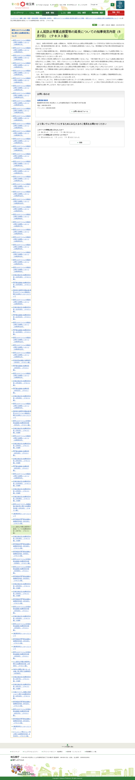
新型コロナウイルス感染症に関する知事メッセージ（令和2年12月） (22, 186)
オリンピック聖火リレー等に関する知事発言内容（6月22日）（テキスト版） (22, 734)
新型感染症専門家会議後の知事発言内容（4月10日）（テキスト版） (22, 601)
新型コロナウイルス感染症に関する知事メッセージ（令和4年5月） (22, 57)
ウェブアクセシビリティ (31, 751)
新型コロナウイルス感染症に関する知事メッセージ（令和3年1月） (22, 178)
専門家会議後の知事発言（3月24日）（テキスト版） (21, 368)
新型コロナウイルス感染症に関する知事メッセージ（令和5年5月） (22, 476)
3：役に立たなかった (68, 132)
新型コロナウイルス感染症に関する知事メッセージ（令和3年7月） (22, 133)
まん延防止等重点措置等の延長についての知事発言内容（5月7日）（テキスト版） (22, 530)
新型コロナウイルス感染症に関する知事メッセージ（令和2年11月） (22, 194)
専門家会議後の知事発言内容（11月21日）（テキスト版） (22, 317)
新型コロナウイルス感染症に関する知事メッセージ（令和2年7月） (22, 224)
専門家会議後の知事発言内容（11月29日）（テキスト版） (22, 332)
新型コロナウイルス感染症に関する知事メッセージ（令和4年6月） (22, 50)
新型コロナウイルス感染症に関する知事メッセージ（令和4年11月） (22, 340)
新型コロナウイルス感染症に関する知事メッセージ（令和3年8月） (22, 126)
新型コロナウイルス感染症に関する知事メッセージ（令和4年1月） (22, 88)
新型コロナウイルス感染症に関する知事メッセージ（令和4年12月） (22, 347)
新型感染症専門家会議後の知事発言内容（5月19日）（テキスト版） (22, 546)
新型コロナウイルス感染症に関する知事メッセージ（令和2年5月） (22, 239)
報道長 (46, 100)
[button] (116, 15)
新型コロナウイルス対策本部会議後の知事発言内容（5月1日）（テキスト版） (22, 423)
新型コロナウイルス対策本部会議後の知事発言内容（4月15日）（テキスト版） (22, 610)
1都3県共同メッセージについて (22, 515)
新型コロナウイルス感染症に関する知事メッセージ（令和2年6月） (22, 231)
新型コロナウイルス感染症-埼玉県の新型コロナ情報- (69, 18)
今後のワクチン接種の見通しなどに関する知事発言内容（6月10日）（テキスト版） (22, 695)
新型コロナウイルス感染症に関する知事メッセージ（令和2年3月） (22, 254)
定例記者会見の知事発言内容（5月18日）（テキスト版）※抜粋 (22, 538)
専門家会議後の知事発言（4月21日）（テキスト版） (21, 390)
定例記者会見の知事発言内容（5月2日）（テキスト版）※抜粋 (22, 430)
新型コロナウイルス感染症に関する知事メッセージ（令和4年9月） (22, 302)
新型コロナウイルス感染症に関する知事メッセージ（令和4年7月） (22, 42)
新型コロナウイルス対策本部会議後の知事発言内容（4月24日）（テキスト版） (22, 655)
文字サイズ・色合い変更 (59, 5)
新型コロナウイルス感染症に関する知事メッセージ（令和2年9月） (22, 209)
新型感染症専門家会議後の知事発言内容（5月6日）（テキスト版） (22, 554)
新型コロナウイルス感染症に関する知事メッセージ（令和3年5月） (22, 148)
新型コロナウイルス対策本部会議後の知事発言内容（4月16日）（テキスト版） (22, 627)
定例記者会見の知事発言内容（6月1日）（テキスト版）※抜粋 (22, 686)
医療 (29, 18)
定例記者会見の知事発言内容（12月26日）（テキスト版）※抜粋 (22, 483)
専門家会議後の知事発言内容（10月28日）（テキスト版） (22, 285)
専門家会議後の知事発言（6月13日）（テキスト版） (21, 453)
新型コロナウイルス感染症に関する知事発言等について (102, 18)
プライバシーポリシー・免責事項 (52, 751)
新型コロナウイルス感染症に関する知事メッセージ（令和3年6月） (22, 141)
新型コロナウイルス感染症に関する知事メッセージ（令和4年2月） (22, 80)
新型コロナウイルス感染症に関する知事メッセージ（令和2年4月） (22, 247)
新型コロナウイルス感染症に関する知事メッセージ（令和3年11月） (22, 103)
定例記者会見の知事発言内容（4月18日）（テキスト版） (22, 383)
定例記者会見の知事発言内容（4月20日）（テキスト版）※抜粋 (22, 618)
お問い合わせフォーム (80, 111)
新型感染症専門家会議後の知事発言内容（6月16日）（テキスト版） (22, 721)
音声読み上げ (73, 5)
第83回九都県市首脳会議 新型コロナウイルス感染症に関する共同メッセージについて (22, 414)
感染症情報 (35, 18)
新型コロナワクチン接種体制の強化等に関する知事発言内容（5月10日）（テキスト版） (22, 507)
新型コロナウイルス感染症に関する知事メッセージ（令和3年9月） (22, 118)
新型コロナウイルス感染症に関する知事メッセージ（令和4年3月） (22, 73)
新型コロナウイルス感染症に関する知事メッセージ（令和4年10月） (22, 324)
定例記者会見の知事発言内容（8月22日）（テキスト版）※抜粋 (22, 461)
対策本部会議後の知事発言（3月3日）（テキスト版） (22, 361)
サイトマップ (15, 751)
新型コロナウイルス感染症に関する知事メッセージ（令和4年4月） (22, 65)
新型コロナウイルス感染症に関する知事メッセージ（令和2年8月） (22, 216)
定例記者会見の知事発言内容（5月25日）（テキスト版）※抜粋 (22, 586)
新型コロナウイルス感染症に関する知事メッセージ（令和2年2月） (22, 262)
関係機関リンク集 (91, 751)
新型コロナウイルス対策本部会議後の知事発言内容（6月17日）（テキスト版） (22, 712)
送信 (80, 142)
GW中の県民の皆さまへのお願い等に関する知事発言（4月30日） (22, 671)
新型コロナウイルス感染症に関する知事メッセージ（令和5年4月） (22, 438)
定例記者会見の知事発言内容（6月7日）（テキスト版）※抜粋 (22, 679)
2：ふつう (55, 132)
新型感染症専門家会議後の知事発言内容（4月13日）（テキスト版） (22, 641)
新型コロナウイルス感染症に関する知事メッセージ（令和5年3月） (22, 406)
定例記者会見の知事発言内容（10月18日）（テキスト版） (22, 277)
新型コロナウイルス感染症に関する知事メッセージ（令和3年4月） (22, 156)
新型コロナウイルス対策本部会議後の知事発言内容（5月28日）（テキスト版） (22, 570)
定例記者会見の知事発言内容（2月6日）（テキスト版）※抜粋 (22, 491)
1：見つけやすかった (46, 137)
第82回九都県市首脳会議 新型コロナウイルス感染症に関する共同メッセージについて (22, 293)
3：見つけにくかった (73, 137)
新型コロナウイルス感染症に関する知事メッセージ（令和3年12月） (22, 95)
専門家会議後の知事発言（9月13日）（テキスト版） (21, 468)
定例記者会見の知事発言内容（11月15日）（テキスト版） (22, 309)
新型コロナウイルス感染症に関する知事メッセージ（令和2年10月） (22, 201)
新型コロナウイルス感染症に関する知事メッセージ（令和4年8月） (22, 269)
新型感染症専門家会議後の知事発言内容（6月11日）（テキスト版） (22, 704)
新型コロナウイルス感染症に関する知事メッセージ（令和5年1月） (22, 355)
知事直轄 (40, 100)
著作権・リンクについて (74, 751)
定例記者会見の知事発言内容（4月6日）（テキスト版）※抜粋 (22, 593)
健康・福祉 (23, 18)
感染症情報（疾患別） (46, 18)
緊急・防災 (116, 12)
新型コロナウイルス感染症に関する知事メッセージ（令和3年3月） (22, 163)
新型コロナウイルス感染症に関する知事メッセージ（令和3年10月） (22, 110)
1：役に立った (43, 132)
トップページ (14, 18)
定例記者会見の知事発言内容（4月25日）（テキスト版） (22, 398)
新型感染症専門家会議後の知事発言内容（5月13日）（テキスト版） (22, 521)
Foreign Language (43, 5)
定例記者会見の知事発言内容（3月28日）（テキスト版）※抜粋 (22, 499)
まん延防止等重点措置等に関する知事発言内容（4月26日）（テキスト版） (22, 664)
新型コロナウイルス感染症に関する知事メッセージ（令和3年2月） (22, 171)
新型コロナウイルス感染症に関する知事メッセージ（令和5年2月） (22, 375)
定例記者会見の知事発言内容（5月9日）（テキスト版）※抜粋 (22, 446)
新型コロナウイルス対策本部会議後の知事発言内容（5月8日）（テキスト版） (22, 561)
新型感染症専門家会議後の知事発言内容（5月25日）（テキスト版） (22, 578)
